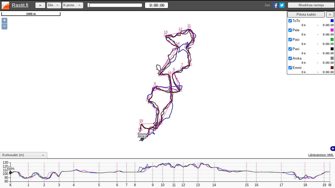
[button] (311, 5)
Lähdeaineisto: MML (321, 154)
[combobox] (54, 5)
